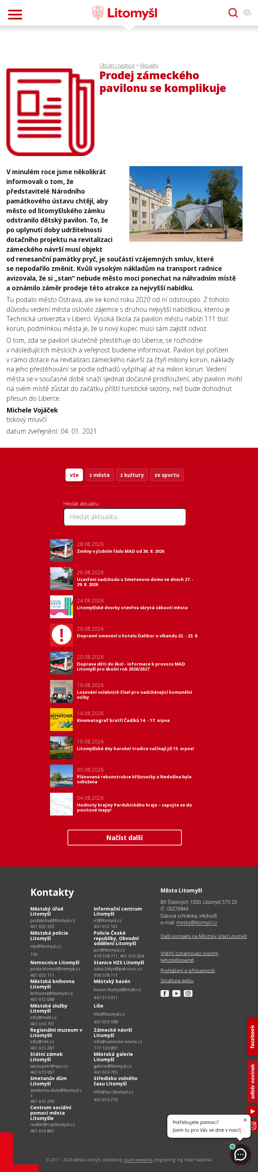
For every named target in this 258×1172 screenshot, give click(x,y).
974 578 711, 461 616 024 (119, 956)
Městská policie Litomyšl (49, 935)
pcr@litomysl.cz (109, 950)
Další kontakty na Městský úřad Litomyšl (204, 936)
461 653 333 (42, 926)
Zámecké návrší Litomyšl (113, 1032)
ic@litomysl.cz (108, 920)
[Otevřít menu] (15, 14)
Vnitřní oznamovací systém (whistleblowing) (189, 956)
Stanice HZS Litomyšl (119, 962)
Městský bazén (112, 981)
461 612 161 (106, 926)
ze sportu (167, 475)
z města (99, 475)
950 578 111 (106, 975)
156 (34, 954)
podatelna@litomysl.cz (52, 920)
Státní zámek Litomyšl (46, 1057)
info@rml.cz (42, 1041)
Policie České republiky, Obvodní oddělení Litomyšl (116, 938)
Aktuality (149, 65)
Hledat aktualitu (81, 503)
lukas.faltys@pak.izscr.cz (118, 968)
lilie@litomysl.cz (109, 1014)
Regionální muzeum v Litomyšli (56, 1032)
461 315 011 (106, 997)
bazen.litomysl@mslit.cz (117, 989)
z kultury (132, 475)
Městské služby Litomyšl (49, 1008)
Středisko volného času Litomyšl (115, 1081)
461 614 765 (106, 1072)
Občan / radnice (117, 65)
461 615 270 (106, 1099)
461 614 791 (42, 1024)
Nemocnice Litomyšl (54, 962)
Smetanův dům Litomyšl (48, 1081)
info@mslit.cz (43, 1017)
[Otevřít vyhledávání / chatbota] (233, 13)
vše (74, 475)
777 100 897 (106, 1048)
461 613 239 (42, 1101)
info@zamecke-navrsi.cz (118, 1041)
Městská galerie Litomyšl (113, 1057)
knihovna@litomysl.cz (51, 993)
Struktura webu (177, 980)
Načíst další (124, 837)
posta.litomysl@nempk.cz (55, 968)
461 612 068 (42, 999)
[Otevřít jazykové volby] (247, 13)
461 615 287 (42, 1048)
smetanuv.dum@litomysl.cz (56, 1092)
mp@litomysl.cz (45, 946)
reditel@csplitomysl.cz (52, 1124)
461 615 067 (42, 1072)
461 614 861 (42, 1131)
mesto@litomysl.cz (196, 922)
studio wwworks (138, 1160)
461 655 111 (42, 975)
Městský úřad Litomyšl (46, 911)
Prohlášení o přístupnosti (188, 970)
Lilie (98, 1006)
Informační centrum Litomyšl (118, 911)
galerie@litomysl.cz (113, 1066)
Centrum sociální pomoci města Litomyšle (50, 1112)
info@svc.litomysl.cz (113, 1091)
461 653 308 (106, 1022)
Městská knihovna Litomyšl (52, 984)
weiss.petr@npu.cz (49, 1066)
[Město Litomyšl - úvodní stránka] (124, 12)
